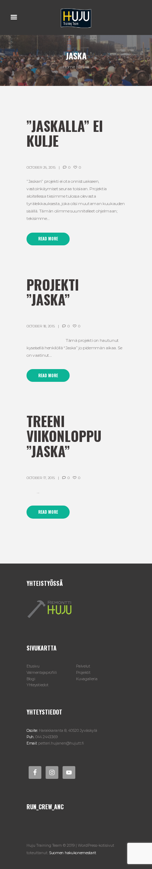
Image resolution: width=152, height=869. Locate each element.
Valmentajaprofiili (42, 672)
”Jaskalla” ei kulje (65, 133)
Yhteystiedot (37, 685)
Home (69, 66)
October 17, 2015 (40, 478)
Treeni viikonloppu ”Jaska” (64, 436)
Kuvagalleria (86, 679)
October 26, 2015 (41, 167)
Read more (48, 238)
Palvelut (83, 666)
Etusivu (33, 666)
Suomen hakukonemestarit (72, 853)
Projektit (83, 672)
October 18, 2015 (40, 326)
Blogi (31, 679)
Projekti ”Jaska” (53, 291)
